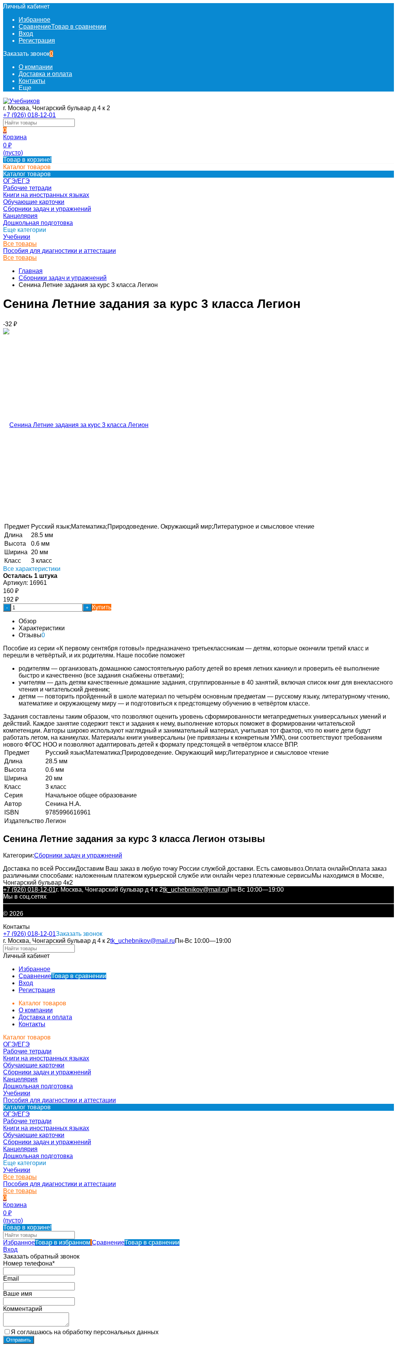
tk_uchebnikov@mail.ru (195, 889)
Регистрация (37, 40)
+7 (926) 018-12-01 (29, 115)
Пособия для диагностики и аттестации (59, 250)
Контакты (32, 81)
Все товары (20, 243)
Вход (26, 33)
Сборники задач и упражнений (63, 278)
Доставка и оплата (45, 74)
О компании (36, 67)
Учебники (16, 236)
